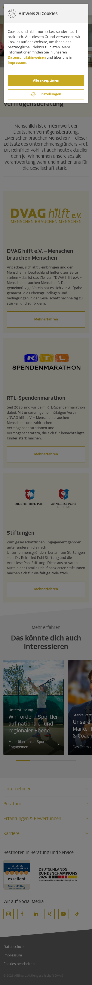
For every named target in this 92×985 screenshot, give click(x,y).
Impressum (17, 62)
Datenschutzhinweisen (27, 57)
